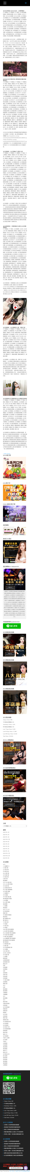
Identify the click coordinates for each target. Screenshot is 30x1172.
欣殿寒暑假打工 (16, 274)
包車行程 (5, 974)
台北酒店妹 (22, 103)
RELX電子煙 (6, 873)
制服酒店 (11, 158)
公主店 (12, 156)
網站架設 (5, 916)
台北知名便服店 (23, 248)
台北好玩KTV (12, 100)
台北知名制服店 (7, 250)
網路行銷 (5, 913)
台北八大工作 (6, 909)
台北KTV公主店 (16, 85)
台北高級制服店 (8, 185)
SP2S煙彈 (5, 895)
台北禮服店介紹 (8, 176)
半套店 (4, 1041)
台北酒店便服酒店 (22, 252)
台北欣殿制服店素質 (14, 243)
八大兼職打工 (6, 866)
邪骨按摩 (5, 1030)
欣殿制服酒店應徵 (18, 272)
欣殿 (12, 265)
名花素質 (20, 114)
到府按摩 (5, 1059)
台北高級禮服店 (21, 107)
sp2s (4, 864)
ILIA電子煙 (5, 867)
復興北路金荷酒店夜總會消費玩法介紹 (13, 1153)
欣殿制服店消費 (8, 268)
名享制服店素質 (17, 32)
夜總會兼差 (7, 118)
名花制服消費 (13, 110)
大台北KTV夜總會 (22, 261)
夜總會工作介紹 (14, 118)
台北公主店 (20, 89)
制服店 (4, 14)
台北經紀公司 (6, 1054)
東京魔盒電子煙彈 (7, 898)
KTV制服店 (11, 12)
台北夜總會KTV (17, 171)
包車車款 (5, 972)
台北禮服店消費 (9, 178)
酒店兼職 (19, 276)
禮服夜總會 (7, 121)
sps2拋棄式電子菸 (7, 887)
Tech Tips (11, 1171)
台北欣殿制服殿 (9, 245)
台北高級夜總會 (13, 107)
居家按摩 (5, 1057)
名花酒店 (9, 116)
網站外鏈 (5, 1001)
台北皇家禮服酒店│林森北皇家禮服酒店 (13, 1155)
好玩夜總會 (5, 263)
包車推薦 (5, 967)
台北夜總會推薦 (20, 238)
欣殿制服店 (8, 267)
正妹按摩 (5, 1043)
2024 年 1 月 (6, 832)
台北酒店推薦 (10, 28)
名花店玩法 (8, 114)
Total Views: (6, 736)
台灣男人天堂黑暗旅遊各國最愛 (11, 1124)
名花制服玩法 (20, 110)
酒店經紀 (5, 907)
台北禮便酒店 (19, 101)
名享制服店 (16, 28)
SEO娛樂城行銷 (7, 1021)
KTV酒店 (17, 12)
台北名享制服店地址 (21, 23)
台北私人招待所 (7, 952)
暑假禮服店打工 (20, 120)
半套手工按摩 (6, 1037)
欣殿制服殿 (8, 270)
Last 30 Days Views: (8, 731)
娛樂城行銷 (5, 1019)
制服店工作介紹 (21, 230)
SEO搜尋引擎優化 (7, 914)
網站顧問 (5, 880)
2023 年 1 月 (6, 837)
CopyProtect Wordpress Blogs (22, 1171)
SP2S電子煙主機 (7, 896)
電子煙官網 (5, 942)
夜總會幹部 (21, 118)
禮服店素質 (15, 125)
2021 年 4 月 (6, 844)
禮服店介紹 (17, 192)
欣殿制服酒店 (15, 270)
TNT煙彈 (5, 924)
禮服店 (12, 121)
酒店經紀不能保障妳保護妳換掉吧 (12, 1127)
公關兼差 (5, 992)
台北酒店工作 (21, 254)
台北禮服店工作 (16, 176)
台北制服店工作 (7, 17)
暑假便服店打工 (13, 263)
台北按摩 (5, 1039)
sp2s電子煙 (6, 869)
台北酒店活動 (19, 105)
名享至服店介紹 (19, 34)
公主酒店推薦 (23, 12)
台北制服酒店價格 (16, 19)
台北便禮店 (17, 165)
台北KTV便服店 (17, 158)
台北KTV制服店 (17, 14)
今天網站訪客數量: (7, 722)
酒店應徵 (5, 990)
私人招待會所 (10, 127)
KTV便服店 (5, 12)
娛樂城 (4, 1012)
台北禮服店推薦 (10, 347)
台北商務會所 (15, 98)
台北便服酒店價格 (10, 409)
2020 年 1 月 (6, 851)
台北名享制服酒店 (17, 25)
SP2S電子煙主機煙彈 (8, 934)
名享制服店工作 (16, 30)
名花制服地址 (16, 109)
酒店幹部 (21, 127)
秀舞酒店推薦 (17, 35)
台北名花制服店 (21, 94)
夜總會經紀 (7, 191)
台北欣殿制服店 (17, 241)
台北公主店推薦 (9, 16)
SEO (4, 985)
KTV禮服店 (23, 82)
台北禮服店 (10, 345)
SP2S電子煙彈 (6, 891)
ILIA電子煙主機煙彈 (7, 936)
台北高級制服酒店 (17, 185)
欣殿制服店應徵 (15, 267)
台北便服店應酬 (8, 341)
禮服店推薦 (21, 123)
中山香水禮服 (18, 330)
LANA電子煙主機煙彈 (8, 931)
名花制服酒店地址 (12, 112)
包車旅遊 (5, 976)
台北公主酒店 (17, 16)
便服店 (9, 83)
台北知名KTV (15, 248)
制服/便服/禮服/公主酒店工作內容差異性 (13, 1131)
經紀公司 (5, 963)
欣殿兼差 (22, 265)
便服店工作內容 (10, 332)
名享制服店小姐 (8, 30)
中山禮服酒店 (11, 330)
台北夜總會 (5, 100)
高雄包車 (5, 1008)
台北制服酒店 (8, 19)
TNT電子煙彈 (6, 980)
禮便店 (18, 191)
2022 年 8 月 (6, 841)
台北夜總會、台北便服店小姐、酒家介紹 (14, 327)
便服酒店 (16, 402)
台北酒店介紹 (6, 1027)
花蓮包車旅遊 (6, 1003)
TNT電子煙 (5, 922)
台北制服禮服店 (13, 169)
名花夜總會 (20, 112)
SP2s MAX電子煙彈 (7, 884)
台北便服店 (7, 89)
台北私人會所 (16, 103)
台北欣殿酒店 (21, 247)
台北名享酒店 (10, 26)
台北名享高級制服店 (19, 26)
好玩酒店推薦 (10, 35)
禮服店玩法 (9, 125)
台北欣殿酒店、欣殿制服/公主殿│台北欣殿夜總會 (14, 227)
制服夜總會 (10, 230)
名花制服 (10, 109)
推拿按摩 (5, 958)
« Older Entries (6, 453)
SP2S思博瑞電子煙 (7, 947)
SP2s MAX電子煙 (7, 882)
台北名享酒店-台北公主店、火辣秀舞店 (13, 11)
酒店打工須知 (8, 129)
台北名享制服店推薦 (8, 25)
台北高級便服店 (20, 256)
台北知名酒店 (12, 101)
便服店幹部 (17, 332)
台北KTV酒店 (17, 87)
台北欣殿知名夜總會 (13, 247)
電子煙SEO (5, 920)
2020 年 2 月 (6, 848)
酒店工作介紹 (11, 277)
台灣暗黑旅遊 (6, 960)
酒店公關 (9, 276)
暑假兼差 (9, 120)
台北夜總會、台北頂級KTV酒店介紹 (13, 151)
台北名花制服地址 (12, 94)
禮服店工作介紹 (8, 123)
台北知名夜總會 (21, 172)
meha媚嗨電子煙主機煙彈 (9, 938)
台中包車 (5, 1014)
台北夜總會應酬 (11, 238)
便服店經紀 (5, 334)
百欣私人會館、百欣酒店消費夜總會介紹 (13, 1134)
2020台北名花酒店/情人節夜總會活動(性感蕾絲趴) (14, 80)
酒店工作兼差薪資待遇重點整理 (11, 1129)
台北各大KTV (10, 21)
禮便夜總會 (13, 191)
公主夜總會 (7, 156)
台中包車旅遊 (6, 1007)
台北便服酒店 (14, 89)
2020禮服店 (6, 82)
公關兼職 (5, 994)
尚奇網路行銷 (6, 962)
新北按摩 (5, 1056)
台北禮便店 (11, 174)
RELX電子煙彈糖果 (7, 889)
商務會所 (14, 116)
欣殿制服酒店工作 (9, 272)
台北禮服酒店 (9, 103)
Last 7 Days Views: (8, 729)
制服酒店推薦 (10, 14)
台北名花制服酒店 (15, 96)
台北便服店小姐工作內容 (14, 339)
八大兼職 (5, 905)
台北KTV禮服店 (9, 87)
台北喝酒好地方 (22, 98)
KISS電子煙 (6, 871)
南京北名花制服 (8, 85)
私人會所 (16, 127)
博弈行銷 (5, 1018)
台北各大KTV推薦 (18, 21)
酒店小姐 (24, 276)
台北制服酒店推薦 (20, 236)
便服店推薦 (23, 332)
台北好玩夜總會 (19, 100)
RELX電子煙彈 (6, 902)
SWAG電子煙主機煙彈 (8, 929)
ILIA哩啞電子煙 (6, 943)
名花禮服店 (14, 114)
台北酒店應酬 (12, 105)
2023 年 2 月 (6, 834)
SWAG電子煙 (6, 951)
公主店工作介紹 (18, 156)
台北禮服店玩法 (17, 178)
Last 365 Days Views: (8, 733)
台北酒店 (15, 252)
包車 (4, 965)
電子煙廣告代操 (7, 918)
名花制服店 (22, 109)
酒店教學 (14, 129)
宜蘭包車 (5, 1010)
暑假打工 (14, 120)
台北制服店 (23, 16)
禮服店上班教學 (18, 121)
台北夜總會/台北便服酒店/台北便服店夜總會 (15, 398)
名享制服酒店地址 (10, 34)
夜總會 (18, 116)
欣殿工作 (23, 274)
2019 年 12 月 (6, 853)
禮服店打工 (15, 123)
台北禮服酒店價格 (18, 180)
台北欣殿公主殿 (9, 241)
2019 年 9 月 (6, 858)
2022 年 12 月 (6, 839)
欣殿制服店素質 (16, 268)
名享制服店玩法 (9, 32)
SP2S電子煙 (6, 875)
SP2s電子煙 (6, 886)
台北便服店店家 (15, 162)
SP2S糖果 (5, 949)
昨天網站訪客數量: (7, 726)
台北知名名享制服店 (12, 172)
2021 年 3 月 (6, 846)
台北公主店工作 (7, 167)
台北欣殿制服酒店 (18, 245)
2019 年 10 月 (6, 855)
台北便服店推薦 (8, 163)
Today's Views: (6, 719)
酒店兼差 (14, 276)
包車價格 (5, 969)
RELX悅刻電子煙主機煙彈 (9, 933)
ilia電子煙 (5, 878)
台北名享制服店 (11, 23)
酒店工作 (5, 277)
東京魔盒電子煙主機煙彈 (9, 940)
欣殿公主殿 (16, 265)
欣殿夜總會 (9, 274)
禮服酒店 (21, 125)
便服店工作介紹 (15, 83)
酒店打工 (15, 198)
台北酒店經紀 (6, 911)
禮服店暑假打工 (21, 194)
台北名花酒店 (8, 98)
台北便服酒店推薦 (10, 165)
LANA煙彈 (5, 900)
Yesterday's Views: (7, 724)
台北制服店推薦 (15, 17)
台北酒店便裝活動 (7, 254)
